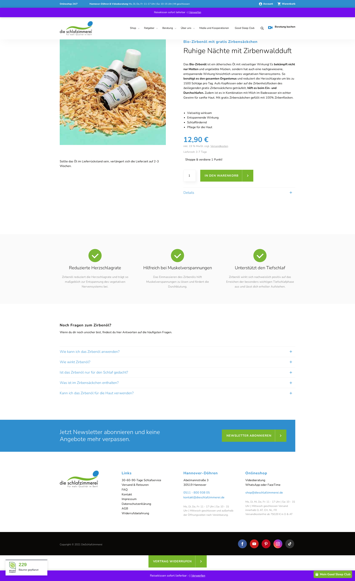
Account (268, 4)
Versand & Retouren (135, 485)
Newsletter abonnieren (248, 436)
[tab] (177, 352)
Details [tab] (188, 192)
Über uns (186, 28)
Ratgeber (149, 28)
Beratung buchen (285, 26)
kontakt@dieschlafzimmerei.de (203, 497)
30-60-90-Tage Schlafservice (141, 480)
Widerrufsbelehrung (135, 513)
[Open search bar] (261, 28)
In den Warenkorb (222, 176)
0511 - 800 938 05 (196, 493)
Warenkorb (288, 4)
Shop (133, 28)
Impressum (129, 499)
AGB (125, 508)
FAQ (125, 490)
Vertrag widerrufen (172, 561)
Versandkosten (219, 146)
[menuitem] (134, 28)
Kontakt (127, 494)
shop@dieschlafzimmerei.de (264, 493)
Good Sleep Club (244, 28)
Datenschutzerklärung (136, 504)
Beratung (167, 28)
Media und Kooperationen (214, 28)
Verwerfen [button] (195, 12)
